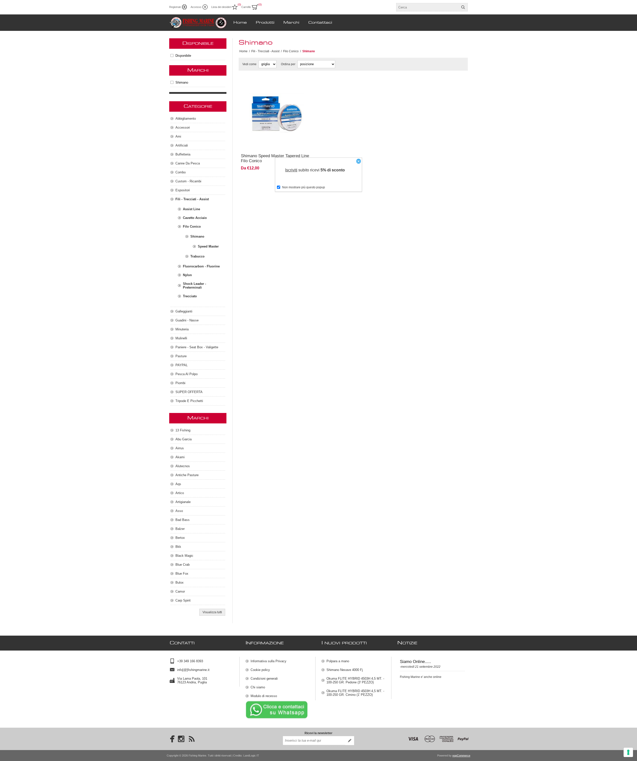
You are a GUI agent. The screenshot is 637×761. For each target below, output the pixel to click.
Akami (180, 457)
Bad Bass (182, 520)
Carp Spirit (183, 600)
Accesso (196, 6)
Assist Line (191, 209)
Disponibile (183, 55)
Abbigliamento (185, 118)
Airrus (179, 448)
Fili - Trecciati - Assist (192, 199)
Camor (180, 591)
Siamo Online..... (415, 661)
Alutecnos (182, 466)
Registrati (175, 6)
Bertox (180, 538)
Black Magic (184, 556)
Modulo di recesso (264, 696)
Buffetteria (182, 154)
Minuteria (182, 329)
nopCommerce (461, 755)
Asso (179, 511)
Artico (179, 493)
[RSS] (192, 739)
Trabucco (197, 256)
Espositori (182, 190)
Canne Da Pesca (187, 163)
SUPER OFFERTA (189, 392)
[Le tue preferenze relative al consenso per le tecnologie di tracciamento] (628, 752)
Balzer (180, 529)
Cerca (463, 7)
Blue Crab (182, 564)
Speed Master (208, 246)
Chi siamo (258, 687)
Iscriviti (291, 170)
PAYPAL (181, 365)
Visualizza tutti (212, 612)
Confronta (265, 143)
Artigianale (183, 502)
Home (243, 51)
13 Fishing (182, 430)
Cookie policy (260, 670)
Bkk (178, 547)
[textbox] (427, 7)
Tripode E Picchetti (189, 401)
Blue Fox (181, 573)
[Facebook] (171, 739)
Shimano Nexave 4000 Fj (344, 670)
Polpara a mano (337, 661)
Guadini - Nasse (187, 320)
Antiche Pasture (187, 475)
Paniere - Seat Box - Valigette (196, 347)
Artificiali (181, 145)
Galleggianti (183, 311)
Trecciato (190, 296)
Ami (178, 136)
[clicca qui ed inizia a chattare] (277, 718)
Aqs (178, 484)
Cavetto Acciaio (195, 218)
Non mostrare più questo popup (303, 187)
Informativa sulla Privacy (268, 661)
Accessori (182, 127)
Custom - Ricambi (188, 181)
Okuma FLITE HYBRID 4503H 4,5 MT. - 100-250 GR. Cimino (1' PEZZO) (355, 693)
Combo (180, 172)
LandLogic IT (251, 755)
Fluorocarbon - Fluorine (201, 266)
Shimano (181, 82)
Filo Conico (192, 226)
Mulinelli (181, 338)
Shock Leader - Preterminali (194, 285)
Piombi (180, 383)
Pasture (181, 356)
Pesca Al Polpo (186, 374)
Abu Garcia (183, 439)
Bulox (179, 582)
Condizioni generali (264, 678)
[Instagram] (181, 739)
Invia (349, 740)
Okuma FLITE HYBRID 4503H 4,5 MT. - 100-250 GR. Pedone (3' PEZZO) (355, 680)
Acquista (292, 143)
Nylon (187, 275)
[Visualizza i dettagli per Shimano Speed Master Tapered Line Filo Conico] (277, 114)
